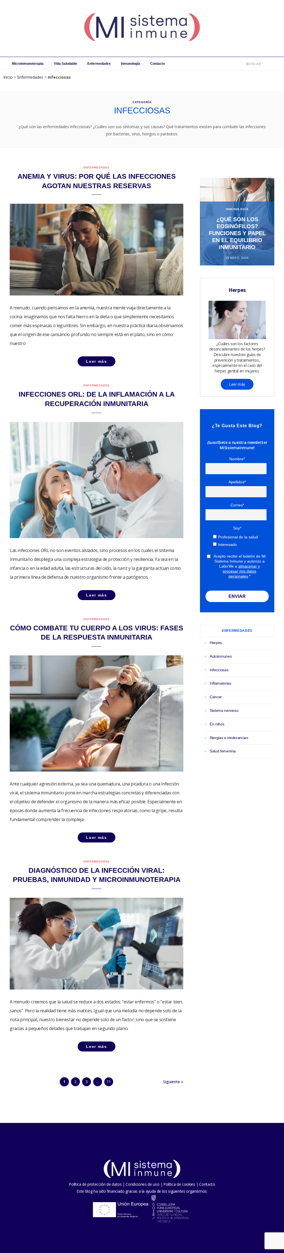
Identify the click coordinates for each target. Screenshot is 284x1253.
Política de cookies (179, 1184)
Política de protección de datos (95, 1184)
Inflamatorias (220, 683)
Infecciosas (219, 670)
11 (108, 1081)
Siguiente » (173, 1081)
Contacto (157, 64)
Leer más (237, 384)
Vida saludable (65, 64)
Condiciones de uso (142, 1184)
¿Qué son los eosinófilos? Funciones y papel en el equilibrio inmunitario (237, 233)
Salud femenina (223, 751)
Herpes (216, 642)
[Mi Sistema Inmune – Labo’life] (142, 28)
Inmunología (130, 64)
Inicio (8, 77)
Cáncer (216, 697)
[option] (237, 221)
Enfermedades (99, 64)
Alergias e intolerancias (229, 737)
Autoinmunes (221, 656)
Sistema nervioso (224, 710)
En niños (217, 724)
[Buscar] (242, 63)
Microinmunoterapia (28, 64)
